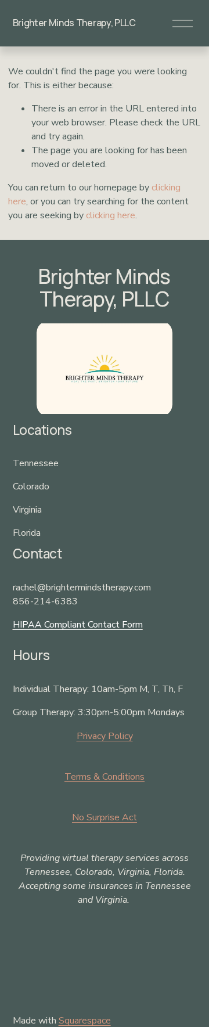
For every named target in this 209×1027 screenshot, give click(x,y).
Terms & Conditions (104, 776)
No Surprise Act (104, 817)
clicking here (110, 215)
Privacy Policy (105, 736)
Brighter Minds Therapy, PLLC (74, 22)
